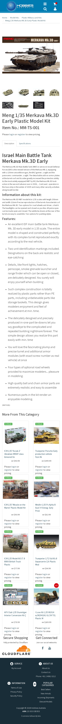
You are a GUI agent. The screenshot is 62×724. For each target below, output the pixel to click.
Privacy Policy (16, 691)
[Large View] (7, 92)
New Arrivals (46, 693)
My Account (16, 668)
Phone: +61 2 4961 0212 (46, 676)
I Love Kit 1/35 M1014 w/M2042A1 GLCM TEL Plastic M (45, 615)
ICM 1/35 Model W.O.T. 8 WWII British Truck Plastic (14, 561)
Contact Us (45, 672)
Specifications (25, 143)
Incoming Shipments (45, 697)
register (21, 134)
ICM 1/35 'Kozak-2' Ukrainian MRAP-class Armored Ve (14, 454)
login (11, 134)
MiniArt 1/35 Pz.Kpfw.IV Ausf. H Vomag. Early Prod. (45, 507)
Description (9, 143)
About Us (46, 668)
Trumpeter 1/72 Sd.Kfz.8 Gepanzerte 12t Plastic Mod (46, 561)
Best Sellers (45, 689)
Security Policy (16, 696)
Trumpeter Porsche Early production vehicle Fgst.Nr (46, 454)
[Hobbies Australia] (20, 6)
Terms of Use (16, 687)
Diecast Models (46, 701)
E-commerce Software (28, 716)
